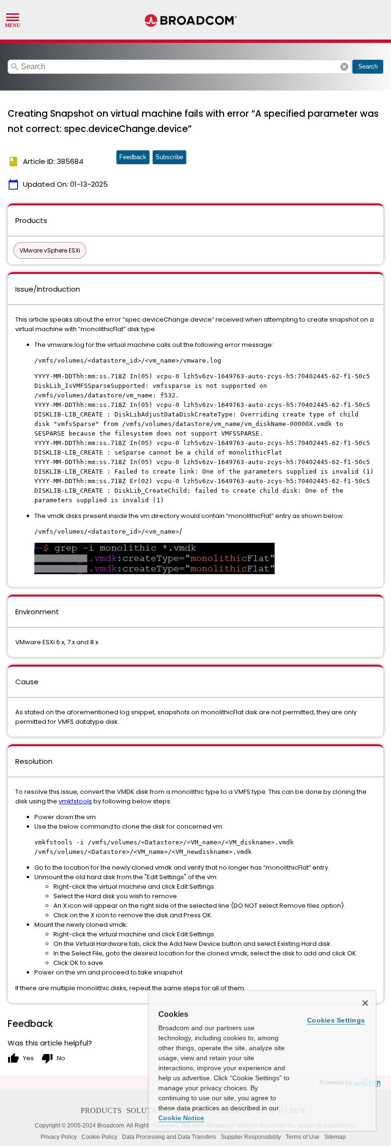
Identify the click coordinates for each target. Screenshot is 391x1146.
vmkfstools (75, 801)
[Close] (365, 1003)
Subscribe (169, 157)
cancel (344, 66)
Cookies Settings (336, 1020)
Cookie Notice (181, 1118)
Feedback (132, 157)
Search (368, 66)
